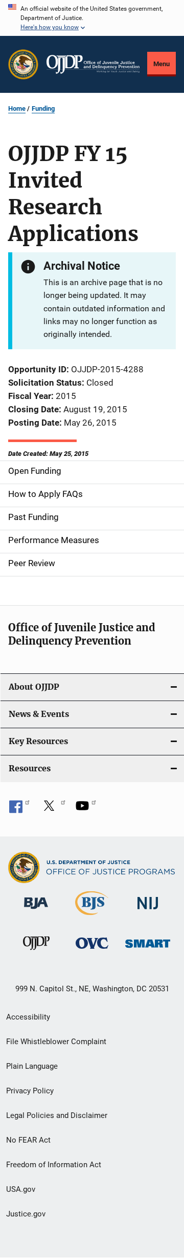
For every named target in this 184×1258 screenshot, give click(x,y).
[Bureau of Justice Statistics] (91, 917)
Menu (161, 64)
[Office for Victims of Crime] (92, 950)
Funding (43, 108)
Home (17, 108)
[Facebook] (19, 809)
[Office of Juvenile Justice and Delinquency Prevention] (36, 952)
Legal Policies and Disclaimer (56, 1115)
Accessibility (28, 1017)
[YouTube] (86, 809)
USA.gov (20, 1189)
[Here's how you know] (92, 18)
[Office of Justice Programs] (23, 64)
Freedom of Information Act (53, 1164)
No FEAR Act (28, 1140)
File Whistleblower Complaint (56, 1041)
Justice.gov (25, 1214)
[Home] (93, 64)
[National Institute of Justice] (147, 911)
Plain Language (32, 1066)
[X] (52, 809)
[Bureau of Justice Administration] (36, 910)
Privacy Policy (30, 1090)
